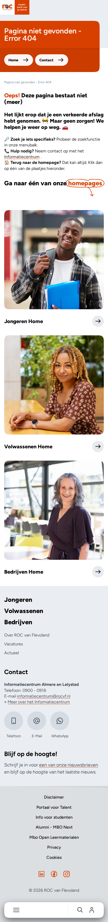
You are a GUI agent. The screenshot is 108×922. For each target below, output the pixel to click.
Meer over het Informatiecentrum (39, 701)
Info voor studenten (54, 817)
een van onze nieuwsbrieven (68, 765)
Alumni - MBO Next (54, 827)
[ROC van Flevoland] (14, 7)
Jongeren (18, 599)
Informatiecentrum (22, 156)
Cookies (54, 857)
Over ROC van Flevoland (26, 635)
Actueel (11, 652)
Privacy (54, 847)
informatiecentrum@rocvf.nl (43, 696)
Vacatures (13, 643)
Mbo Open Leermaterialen (54, 837)
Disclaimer (54, 797)
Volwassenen (23, 611)
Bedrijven (18, 622)
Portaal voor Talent (54, 807)
